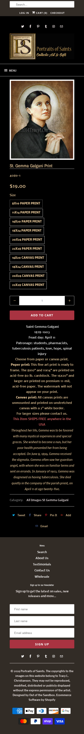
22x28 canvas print (28, 285)
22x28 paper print (27, 249)
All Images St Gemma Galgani (47, 500)
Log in (24, 12)
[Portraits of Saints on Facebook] (30, 26)
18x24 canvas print (28, 267)
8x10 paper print (26, 203)
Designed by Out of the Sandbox (34, 695)
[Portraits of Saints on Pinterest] (38, 26)
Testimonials (42, 564)
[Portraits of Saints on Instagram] (53, 26)
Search (42, 552)
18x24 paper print (27, 230)
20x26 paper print (27, 240)
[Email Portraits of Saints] (61, 26)
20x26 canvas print (28, 276)
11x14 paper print (26, 212)
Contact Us (42, 570)
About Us (42, 558)
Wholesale (42, 577)
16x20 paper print (27, 221)
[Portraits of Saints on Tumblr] (46, 26)
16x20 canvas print (28, 258)
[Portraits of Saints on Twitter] (22, 26)
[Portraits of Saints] (42, 47)
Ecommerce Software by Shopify (50, 697)
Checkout (57, 12)
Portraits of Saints (32, 671)
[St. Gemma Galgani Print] (42, 120)
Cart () (41, 12)
